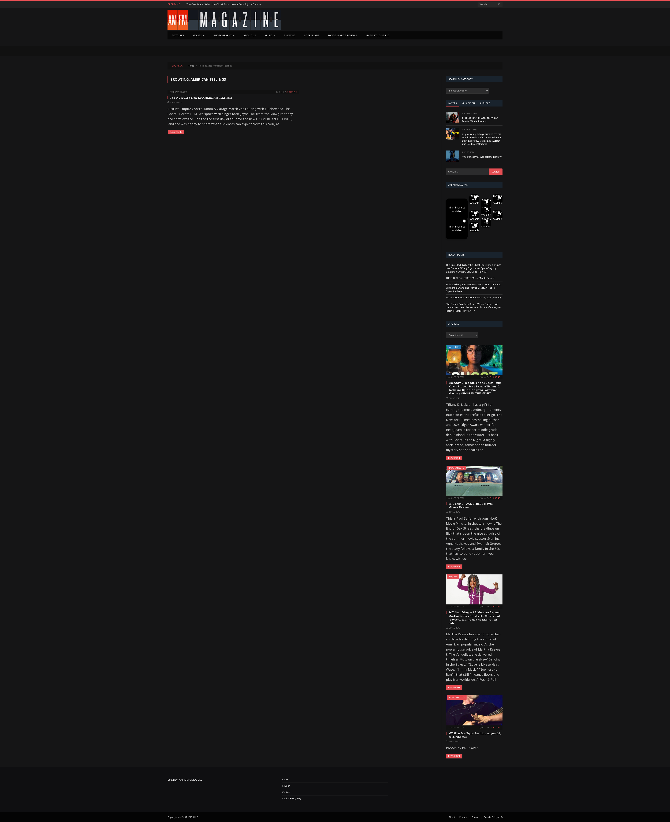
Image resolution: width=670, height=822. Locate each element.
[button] (457, 209)
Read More (176, 131)
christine (291, 92)
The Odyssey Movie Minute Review (482, 156)
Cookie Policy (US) (291, 798)
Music (268, 35)
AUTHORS (485, 103)
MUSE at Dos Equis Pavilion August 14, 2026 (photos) (473, 297)
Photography (222, 35)
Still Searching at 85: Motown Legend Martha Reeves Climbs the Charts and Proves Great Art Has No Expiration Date (473, 288)
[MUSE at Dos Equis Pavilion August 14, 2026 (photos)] (474, 710)
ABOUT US (249, 35)
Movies (197, 35)
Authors (454, 347)
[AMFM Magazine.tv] (224, 19)
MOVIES (452, 103)
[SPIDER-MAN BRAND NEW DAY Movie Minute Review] (452, 117)
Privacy (286, 785)
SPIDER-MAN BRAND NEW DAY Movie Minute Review (480, 119)
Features (178, 35)
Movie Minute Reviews (342, 35)
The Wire (289, 35)
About (285, 779)
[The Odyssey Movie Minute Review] (452, 156)
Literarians (311, 35)
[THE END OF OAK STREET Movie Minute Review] (474, 481)
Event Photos (456, 697)
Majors (453, 576)
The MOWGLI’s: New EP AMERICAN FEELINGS (201, 97)
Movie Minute (456, 467)
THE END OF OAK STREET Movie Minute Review (213, 4)
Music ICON (468, 103)
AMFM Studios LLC (377, 35)
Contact (286, 792)
